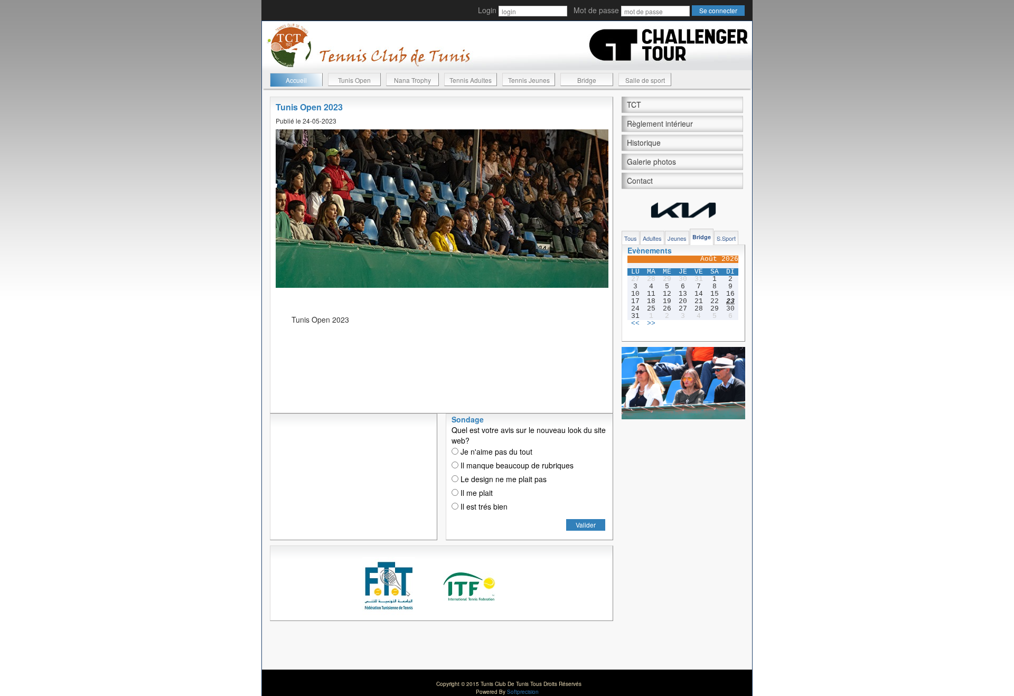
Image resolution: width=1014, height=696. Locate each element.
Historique (644, 142)
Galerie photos (651, 161)
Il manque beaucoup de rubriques (516, 465)
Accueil (296, 80)
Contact (640, 180)
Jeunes (677, 238)
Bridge (586, 80)
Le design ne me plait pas (502, 479)
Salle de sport (645, 80)
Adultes (652, 238)
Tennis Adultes (470, 80)
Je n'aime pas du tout (495, 451)
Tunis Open (354, 80)
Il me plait (475, 492)
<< (635, 323)
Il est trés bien (483, 506)
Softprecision (523, 691)
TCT (634, 104)
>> (651, 323)
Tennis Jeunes (529, 80)
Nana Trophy (412, 80)
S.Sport (726, 238)
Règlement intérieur (660, 123)
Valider (586, 524)
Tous (630, 238)
